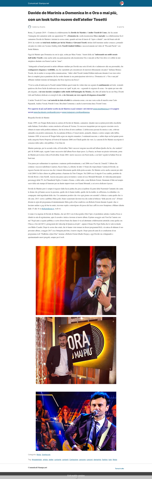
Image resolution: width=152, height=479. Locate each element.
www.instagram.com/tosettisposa (76, 112)
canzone (82, 460)
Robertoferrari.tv (48, 208)
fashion (105, 460)
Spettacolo (46, 455)
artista (45, 460)
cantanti (65, 460)
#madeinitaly (37, 460)
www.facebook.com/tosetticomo (46, 112)
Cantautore (73, 460)
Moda (39, 455)
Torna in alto (119, 468)
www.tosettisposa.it (101, 109)
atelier (51, 460)
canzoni (90, 460)
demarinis (97, 460)
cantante (57, 460)
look (110, 460)
